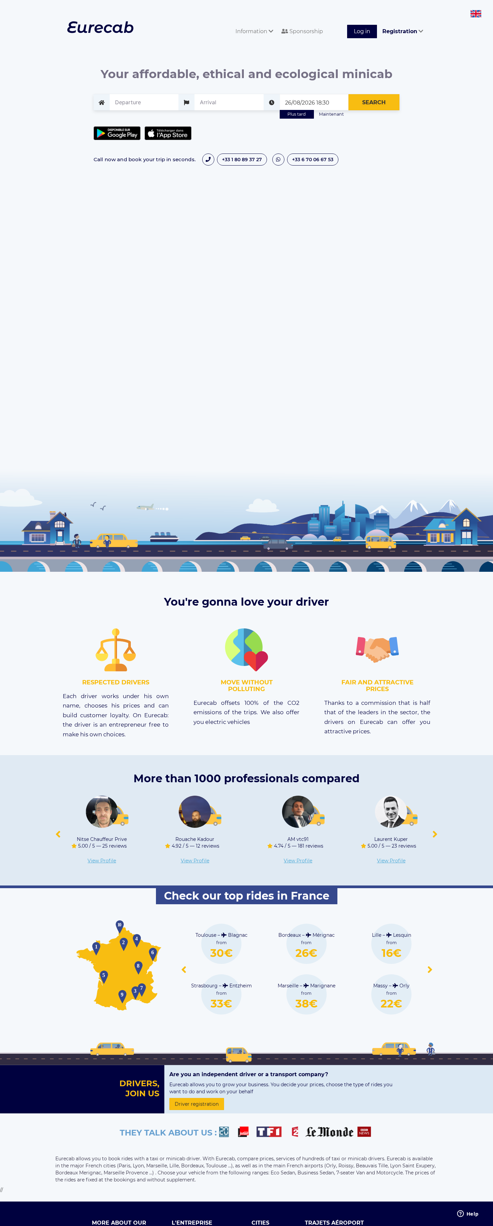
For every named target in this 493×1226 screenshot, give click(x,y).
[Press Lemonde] (329, 1133)
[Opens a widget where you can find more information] (467, 1214)
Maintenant (331, 114)
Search (374, 102)
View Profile (102, 861)
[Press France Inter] (246, 1133)
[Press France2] (297, 1133)
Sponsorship (305, 31)
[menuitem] (253, 24)
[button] (58, 834)
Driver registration (197, 1104)
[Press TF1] (273, 1133)
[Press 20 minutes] (227, 1133)
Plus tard (296, 114)
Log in (362, 31)
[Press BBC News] (365, 1133)
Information (252, 31)
